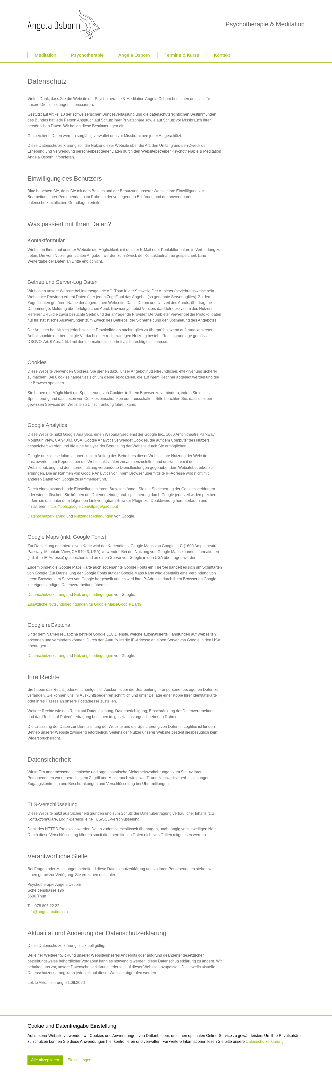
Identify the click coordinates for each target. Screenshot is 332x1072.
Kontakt (222, 55)
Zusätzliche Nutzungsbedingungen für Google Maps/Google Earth (84, 604)
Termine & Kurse (182, 55)
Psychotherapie (87, 55)
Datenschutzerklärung (46, 516)
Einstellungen (79, 1060)
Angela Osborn (134, 55)
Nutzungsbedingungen (93, 516)
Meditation (45, 55)
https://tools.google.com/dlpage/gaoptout (83, 506)
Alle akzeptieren (45, 1060)
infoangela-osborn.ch (47, 912)
